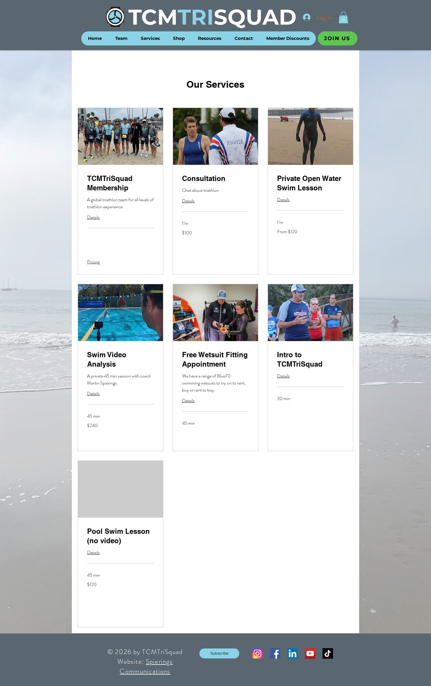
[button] (343, 17)
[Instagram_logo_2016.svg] (257, 653)
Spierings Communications (146, 666)
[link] (120, 183)
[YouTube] (310, 653)
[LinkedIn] (292, 653)
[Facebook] (275, 653)
